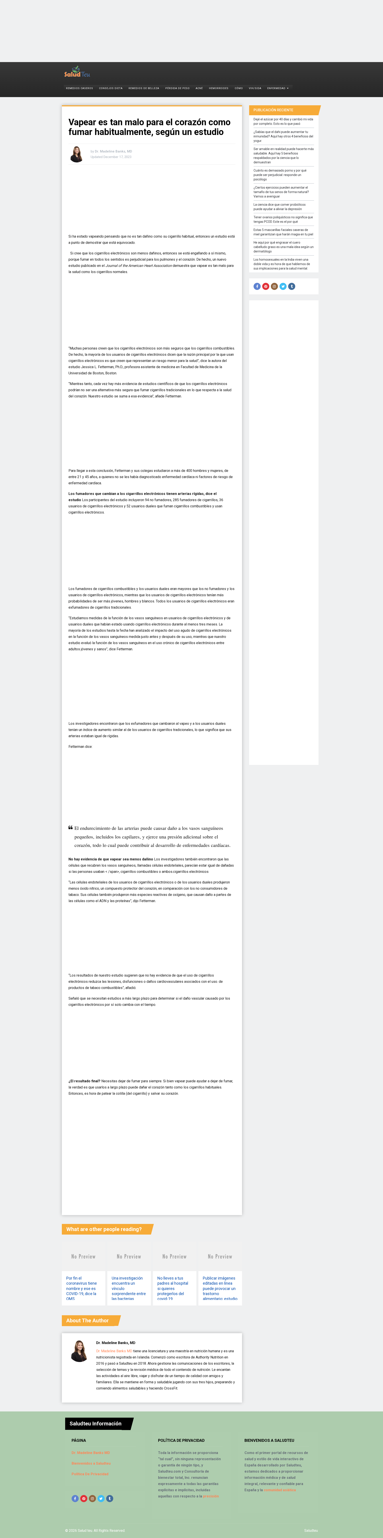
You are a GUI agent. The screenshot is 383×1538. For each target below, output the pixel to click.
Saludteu (311, 1530)
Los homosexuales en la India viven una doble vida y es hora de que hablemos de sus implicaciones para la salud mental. (282, 264)
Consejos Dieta (110, 88)
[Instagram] (274, 286)
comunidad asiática (280, 1490)
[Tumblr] (291, 286)
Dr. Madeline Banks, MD (113, 151)
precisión (211, 1496)
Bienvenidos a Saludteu (91, 1463)
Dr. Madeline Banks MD (114, 1351)
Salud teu (85, 1530)
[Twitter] (283, 286)
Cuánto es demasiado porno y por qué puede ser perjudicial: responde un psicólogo (280, 175)
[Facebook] (257, 286)
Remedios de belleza (144, 88)
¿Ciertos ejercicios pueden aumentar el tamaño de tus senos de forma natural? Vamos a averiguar (281, 192)
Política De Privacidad (90, 1474)
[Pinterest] (265, 286)
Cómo (239, 88)
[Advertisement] (133, 31)
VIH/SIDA (255, 88)
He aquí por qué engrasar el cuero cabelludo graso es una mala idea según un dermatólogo (284, 247)
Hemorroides (219, 88)
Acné (199, 88)
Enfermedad (276, 88)
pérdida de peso (177, 88)
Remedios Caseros (79, 88)
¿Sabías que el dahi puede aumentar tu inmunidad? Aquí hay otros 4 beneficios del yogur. (283, 136)
